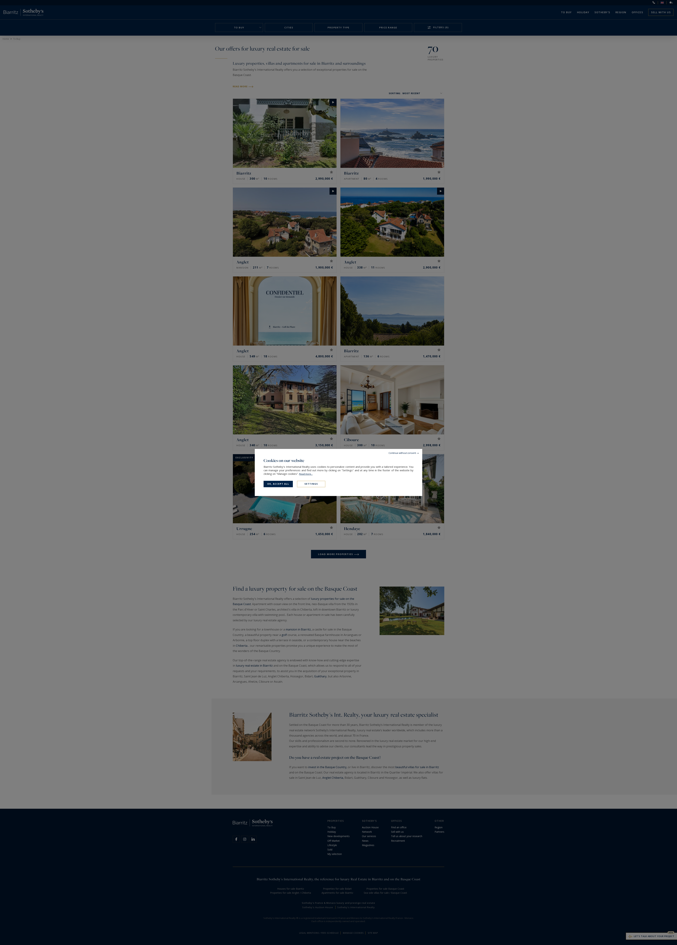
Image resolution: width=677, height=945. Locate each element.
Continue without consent (402, 453)
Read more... (306, 473)
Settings (311, 483)
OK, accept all (278, 483)
